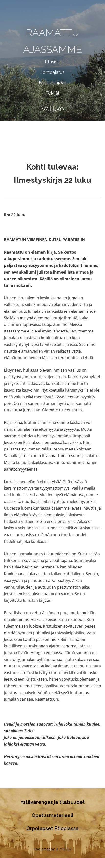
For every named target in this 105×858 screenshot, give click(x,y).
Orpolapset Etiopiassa (52, 828)
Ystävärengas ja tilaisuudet (53, 802)
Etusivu (52, 61)
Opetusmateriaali (52, 815)
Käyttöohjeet (52, 82)
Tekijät (52, 93)
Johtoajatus (52, 72)
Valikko (52, 109)
